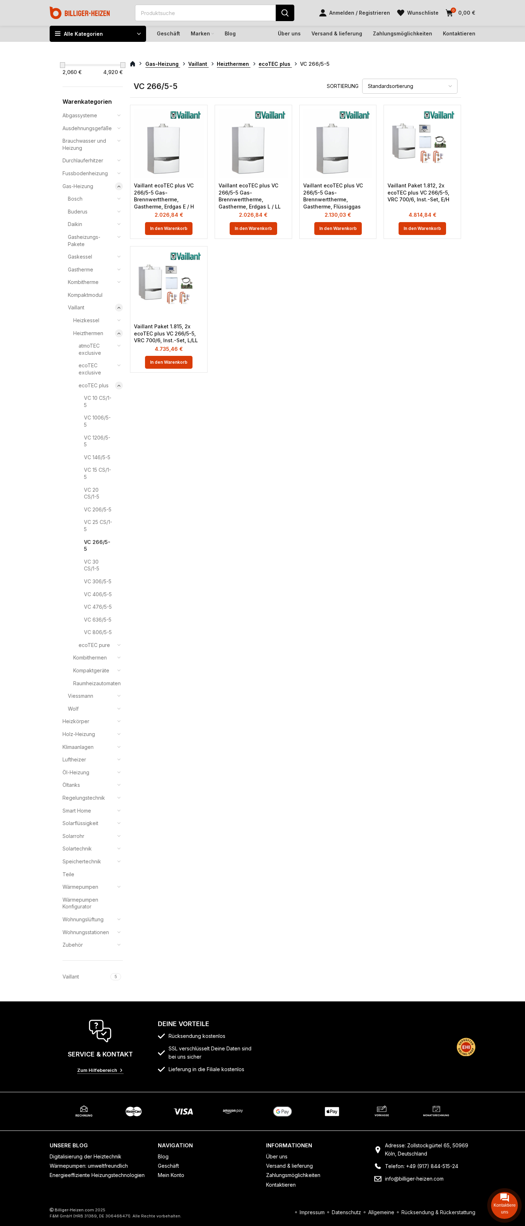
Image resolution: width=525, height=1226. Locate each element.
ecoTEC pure (94, 645)
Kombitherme (83, 282)
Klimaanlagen (78, 747)
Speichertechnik (81, 861)
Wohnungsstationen (85, 932)
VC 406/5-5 (98, 594)
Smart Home (76, 811)
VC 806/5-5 (98, 632)
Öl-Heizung (75, 772)
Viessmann (80, 696)
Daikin (75, 224)
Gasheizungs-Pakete (84, 240)
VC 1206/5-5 (97, 441)
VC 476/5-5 (98, 607)
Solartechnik (77, 848)
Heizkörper (75, 721)
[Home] (80, 12)
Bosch (75, 199)
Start (136, 64)
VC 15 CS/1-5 (97, 473)
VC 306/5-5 (97, 581)
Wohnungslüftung (83, 919)
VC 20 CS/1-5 (91, 493)
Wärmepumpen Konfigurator (80, 903)
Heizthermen (88, 333)
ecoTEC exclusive (90, 369)
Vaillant (76, 307)
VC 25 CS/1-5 (98, 525)
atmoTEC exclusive (90, 349)
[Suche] (285, 13)
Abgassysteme (79, 115)
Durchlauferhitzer (82, 160)
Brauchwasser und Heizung (84, 144)
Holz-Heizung (78, 734)
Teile (68, 874)
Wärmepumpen (80, 887)
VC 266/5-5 (97, 545)
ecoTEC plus (94, 385)
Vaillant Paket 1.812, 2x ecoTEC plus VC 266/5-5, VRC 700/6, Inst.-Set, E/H (418, 192)
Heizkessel (86, 320)
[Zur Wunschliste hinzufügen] (198, 120)
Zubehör (72, 945)
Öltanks (71, 785)
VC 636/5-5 (97, 620)
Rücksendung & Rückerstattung (438, 1212)
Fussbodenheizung (85, 173)
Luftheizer (74, 759)
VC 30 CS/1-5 (91, 565)
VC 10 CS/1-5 (97, 401)
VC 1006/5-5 (97, 421)
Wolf (73, 709)
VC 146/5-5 (97, 457)
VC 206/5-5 (97, 509)
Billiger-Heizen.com (74, 1209)
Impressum (312, 1212)
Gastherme (80, 269)
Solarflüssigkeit (80, 823)
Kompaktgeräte (91, 670)
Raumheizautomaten (93, 683)
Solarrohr (73, 836)
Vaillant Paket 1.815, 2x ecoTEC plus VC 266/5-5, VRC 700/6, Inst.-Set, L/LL (166, 333)
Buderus (78, 212)
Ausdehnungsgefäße (87, 128)
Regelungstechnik (83, 798)
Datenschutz (346, 1212)
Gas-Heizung (77, 186)
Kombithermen (90, 657)
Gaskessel (80, 257)
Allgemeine (381, 1212)
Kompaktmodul (85, 295)
